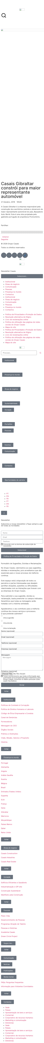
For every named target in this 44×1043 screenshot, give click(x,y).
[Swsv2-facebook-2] (9, 255)
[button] (1, 227)
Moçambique (6, 820)
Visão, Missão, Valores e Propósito (15, 738)
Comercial (9, 1015)
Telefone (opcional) (9, 643)
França (4, 804)
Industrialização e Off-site (11, 887)
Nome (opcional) (8, 631)
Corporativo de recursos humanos (19, 1018)
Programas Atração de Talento (13, 924)
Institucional (10, 282)
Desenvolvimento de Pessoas (13, 920)
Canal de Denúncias (9, 717)
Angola (4, 771)
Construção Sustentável (10, 891)
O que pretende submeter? (12, 613)
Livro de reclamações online (16, 319)
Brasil (3, 787)
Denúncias (9, 1023)
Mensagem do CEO (9, 726)
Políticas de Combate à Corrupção (15, 705)
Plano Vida (5, 916)
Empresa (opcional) (9, 649)
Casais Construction (9, 853)
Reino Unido (6, 832)
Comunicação (10, 287)
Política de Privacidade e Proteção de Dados (23, 314)
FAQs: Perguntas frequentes (12, 982)
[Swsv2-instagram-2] (14, 255)
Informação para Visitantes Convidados (17, 986)
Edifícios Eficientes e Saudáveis (14, 882)
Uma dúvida (7, 623)
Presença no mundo (13, 292)
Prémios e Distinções (9, 734)
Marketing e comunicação (15, 1020)
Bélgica (4, 783)
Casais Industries (8, 857)
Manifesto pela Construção (12, 895)
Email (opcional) (7, 637)
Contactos (9, 294)
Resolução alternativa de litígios (18, 317)
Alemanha (5, 767)
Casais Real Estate (8, 862)
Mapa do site (10, 327)
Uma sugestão (8, 618)
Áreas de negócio (12, 284)
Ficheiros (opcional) (9, 671)
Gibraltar (4, 812)
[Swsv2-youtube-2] (19, 255)
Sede (7, 1007)
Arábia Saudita (7, 775)
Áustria (4, 779)
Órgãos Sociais (7, 730)
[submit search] (40, 353)
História (4, 742)
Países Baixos (6, 824)
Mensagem (5, 655)
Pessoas (8, 289)
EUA (3, 800)
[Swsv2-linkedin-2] (3, 255)
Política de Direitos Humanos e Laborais (17, 709)
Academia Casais (8, 932)
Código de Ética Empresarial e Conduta (17, 713)
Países (7, 1010)
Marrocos (5, 816)
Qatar (3, 828)
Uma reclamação (9, 628)
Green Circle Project (9, 936)
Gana (3, 808)
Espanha (4, 796)
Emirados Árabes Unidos (11, 792)
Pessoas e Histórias (9, 928)
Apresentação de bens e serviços (18, 1013)
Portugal (4, 763)
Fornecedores (6, 722)
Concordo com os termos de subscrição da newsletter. (19, 545)
